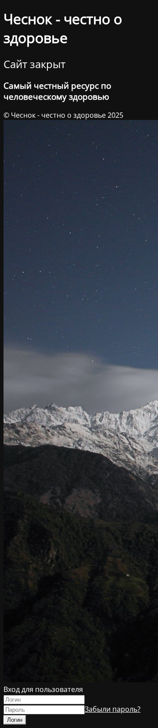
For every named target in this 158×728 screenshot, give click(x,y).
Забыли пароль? (112, 709)
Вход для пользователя (43, 689)
